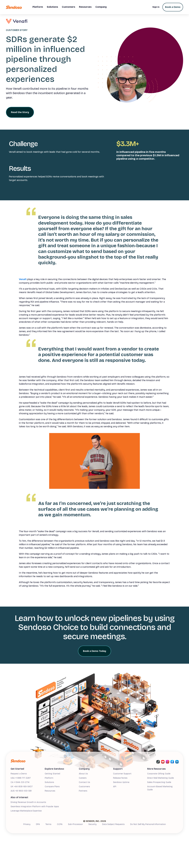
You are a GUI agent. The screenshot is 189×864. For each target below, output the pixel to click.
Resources (50, 791)
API (114, 786)
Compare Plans (52, 786)
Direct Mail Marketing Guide (160, 778)
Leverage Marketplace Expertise (26, 811)
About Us (83, 773)
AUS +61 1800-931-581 (21, 791)
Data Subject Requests (113, 824)
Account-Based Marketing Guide (160, 788)
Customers (84, 786)
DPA (38, 824)
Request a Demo (19, 773)
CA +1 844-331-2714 (20, 782)
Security (92, 824)
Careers (83, 778)
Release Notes (120, 778)
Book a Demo (172, 7)
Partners (83, 791)
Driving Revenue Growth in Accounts (28, 802)
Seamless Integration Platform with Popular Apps (35, 806)
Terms (48, 824)
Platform (49, 778)
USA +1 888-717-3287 (21, 778)
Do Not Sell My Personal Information (148, 824)
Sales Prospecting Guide (159, 782)
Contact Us (84, 782)
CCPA (59, 824)
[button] (37, 7)
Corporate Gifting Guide (158, 773)
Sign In (155, 7)
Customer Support (122, 773)
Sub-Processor (75, 824)
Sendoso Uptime (121, 782)
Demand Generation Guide (23, 815)
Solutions (49, 782)
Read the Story (20, 112)
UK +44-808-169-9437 (22, 786)
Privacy (26, 824)
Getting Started (52, 773)
